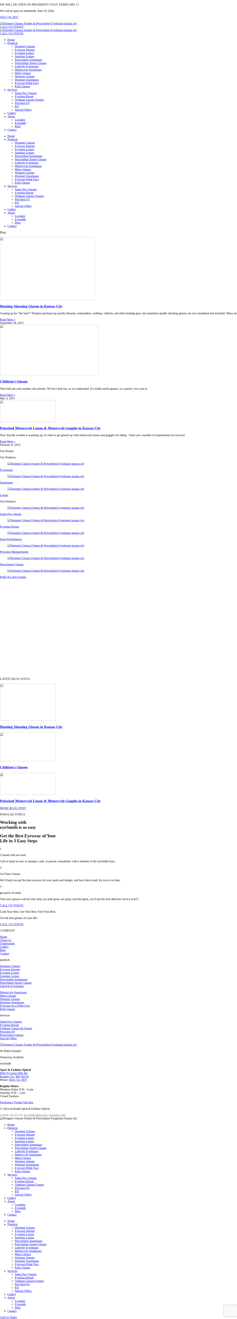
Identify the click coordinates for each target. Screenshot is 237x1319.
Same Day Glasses (26, 93)
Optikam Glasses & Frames (16, 1028)
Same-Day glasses (10, 514)
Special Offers (23, 109)
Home (11, 39)
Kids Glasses (22, 86)
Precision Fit (22, 103)
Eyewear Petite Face (27, 83)
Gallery (11, 113)
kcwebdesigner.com (35, 1115)
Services (12, 89)
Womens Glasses (25, 76)
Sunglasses (6, 482)
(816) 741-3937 (9, 17)
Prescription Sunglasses (28, 59)
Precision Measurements (14, 551)
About (11, 116)
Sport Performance (11, 539)
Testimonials (7, 943)
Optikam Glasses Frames (29, 99)
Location (20, 119)
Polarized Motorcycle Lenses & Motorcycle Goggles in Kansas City (50, 428)
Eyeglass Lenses (24, 53)
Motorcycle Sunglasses (28, 69)
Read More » (7, 319)
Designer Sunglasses (27, 79)
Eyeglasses (6, 470)
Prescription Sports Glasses (30, 63)
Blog (18, 126)
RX (17, 106)
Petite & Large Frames (13, 577)
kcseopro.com (57, 1115)
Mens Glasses (23, 73)
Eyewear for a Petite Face (15, 1005)
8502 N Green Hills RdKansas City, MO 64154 (14, 1075)
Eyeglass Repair (24, 96)
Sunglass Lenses (24, 56)
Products (12, 43)
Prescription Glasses (12, 564)
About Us (5, 940)
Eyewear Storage (25, 49)
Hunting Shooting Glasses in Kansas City (31, 306)
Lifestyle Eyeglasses (27, 66)
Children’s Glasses (14, 381)
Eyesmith (20, 123)
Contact (11, 129)
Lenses (4, 495)
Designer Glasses (25, 46)
